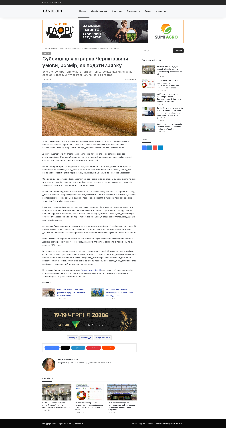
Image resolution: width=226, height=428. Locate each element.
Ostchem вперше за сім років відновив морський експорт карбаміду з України (169, 126)
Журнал (142, 424)
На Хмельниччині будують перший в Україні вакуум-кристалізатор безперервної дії (56, 405)
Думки (147, 11)
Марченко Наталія (68, 359)
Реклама (150, 424)
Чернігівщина (103, 337)
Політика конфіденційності (165, 424)
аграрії (73, 337)
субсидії (87, 337)
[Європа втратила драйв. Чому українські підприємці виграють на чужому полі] (48, 292)
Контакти (179, 424)
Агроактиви (161, 11)
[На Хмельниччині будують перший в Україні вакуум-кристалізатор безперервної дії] (56, 392)
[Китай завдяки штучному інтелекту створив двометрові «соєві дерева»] (97, 292)
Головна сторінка (50, 48)
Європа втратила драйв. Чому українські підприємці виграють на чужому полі (71, 292)
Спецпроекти (133, 11)
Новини (83, 11)
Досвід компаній (99, 11)
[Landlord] (53, 11)
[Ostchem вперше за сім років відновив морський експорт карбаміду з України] (148, 127)
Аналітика (117, 11)
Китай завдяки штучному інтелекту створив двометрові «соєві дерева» (119, 292)
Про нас (134, 424)
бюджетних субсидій (91, 270)
